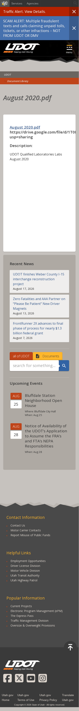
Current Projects (21, 606)
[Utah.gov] (4, 3)
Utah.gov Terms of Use (25, 697)
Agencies (32, 3)
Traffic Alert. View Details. (24, 11)
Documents (50, 356)
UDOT (22, 48)
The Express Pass (22, 616)
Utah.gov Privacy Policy (48, 697)
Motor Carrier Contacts (26, 530)
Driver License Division (25, 566)
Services (16, 3)
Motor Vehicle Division (25, 570)
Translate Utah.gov (68, 697)
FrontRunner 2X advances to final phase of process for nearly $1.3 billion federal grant (38, 328)
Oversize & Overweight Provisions (33, 625)
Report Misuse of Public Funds (30, 535)
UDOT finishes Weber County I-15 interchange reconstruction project (38, 279)
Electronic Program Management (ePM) (37, 611)
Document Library (17, 81)
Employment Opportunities (28, 561)
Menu (69, 52)
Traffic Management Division (29, 620)
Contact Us (18, 525)
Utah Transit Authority (25, 575)
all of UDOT (21, 356)
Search (64, 365)
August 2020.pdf (25, 127)
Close (74, 11)
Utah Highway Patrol (24, 580)
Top (70, 647)
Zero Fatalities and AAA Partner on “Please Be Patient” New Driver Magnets (39, 304)
